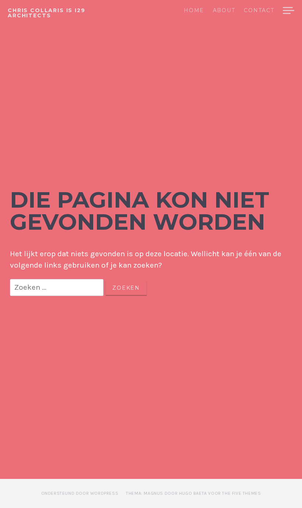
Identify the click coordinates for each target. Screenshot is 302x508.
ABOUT (224, 11)
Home (194, 11)
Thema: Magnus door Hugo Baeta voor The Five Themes (193, 493)
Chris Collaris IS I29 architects (46, 13)
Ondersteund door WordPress (80, 493)
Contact (259, 11)
